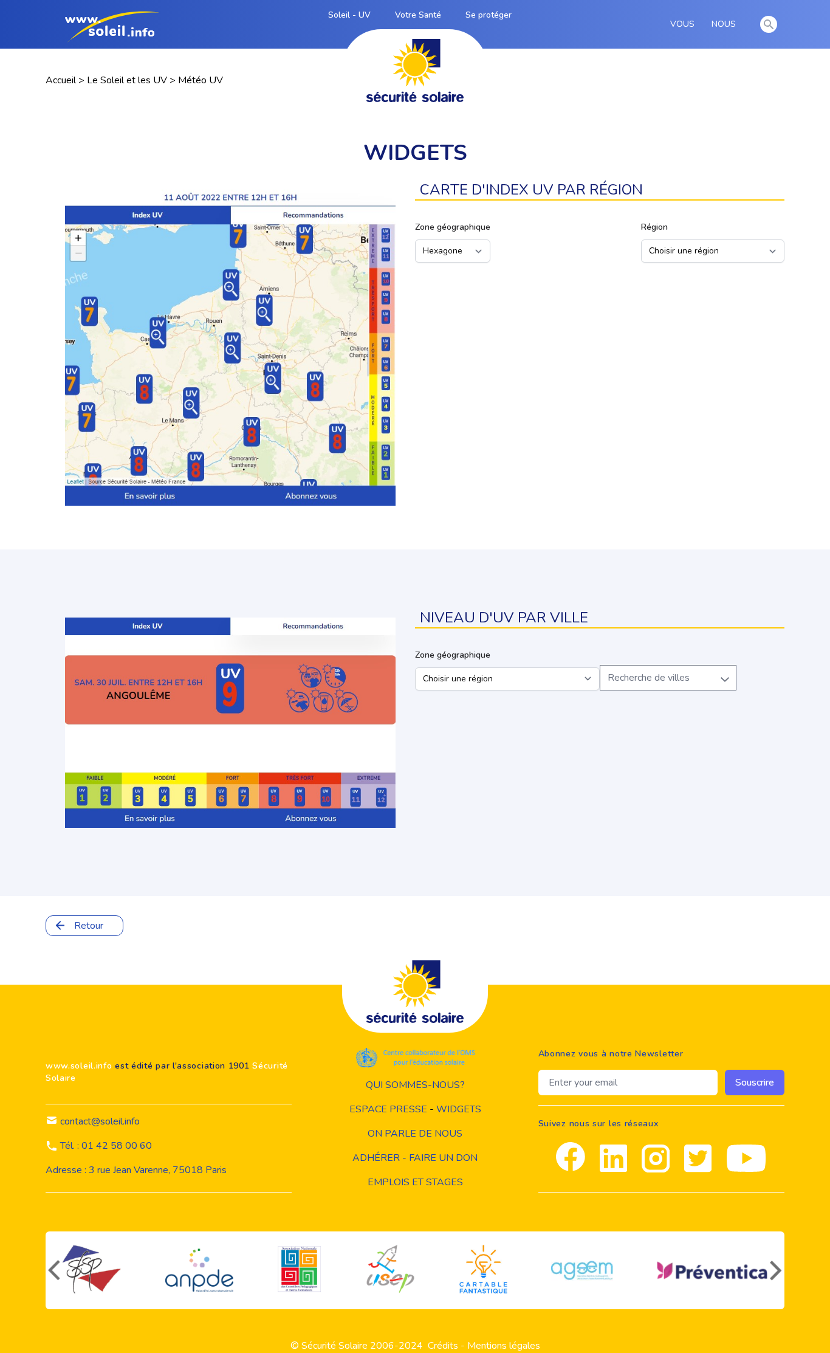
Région (654, 227)
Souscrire (754, 1082)
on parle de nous (415, 1133)
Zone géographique (452, 227)
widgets (458, 1109)
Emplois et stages (415, 1182)
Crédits (443, 1345)
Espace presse (388, 1109)
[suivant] (777, 1270)
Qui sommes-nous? (415, 1085)
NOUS (726, 24)
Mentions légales (503, 1345)
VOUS (684, 24)
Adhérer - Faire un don (415, 1158)
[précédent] (53, 1270)
